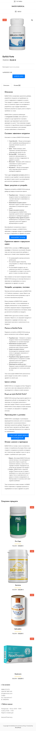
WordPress (18, 727)
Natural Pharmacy (6, 717)
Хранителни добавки (14, 67)
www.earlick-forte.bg (18, 237)
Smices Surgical (18, 6)
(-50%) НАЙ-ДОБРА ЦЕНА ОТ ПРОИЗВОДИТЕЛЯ (19, 436)
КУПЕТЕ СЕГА (18, 76)
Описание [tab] (6, 85)
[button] (18, 11)
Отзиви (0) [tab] (17, 85)
